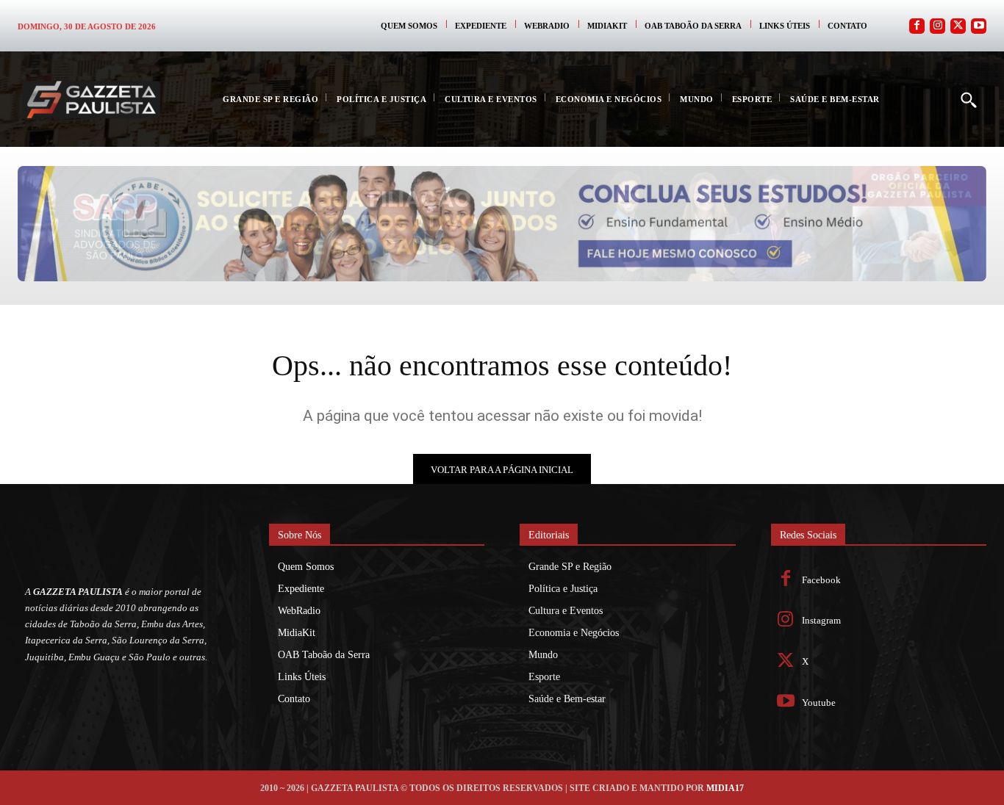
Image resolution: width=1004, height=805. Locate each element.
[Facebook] (917, 26)
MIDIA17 (725, 788)
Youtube (819, 702)
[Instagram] (937, 26)
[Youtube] (978, 26)
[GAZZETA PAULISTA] (91, 99)
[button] (968, 99)
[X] (786, 662)
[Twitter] (958, 26)
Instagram (821, 620)
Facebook (821, 579)
